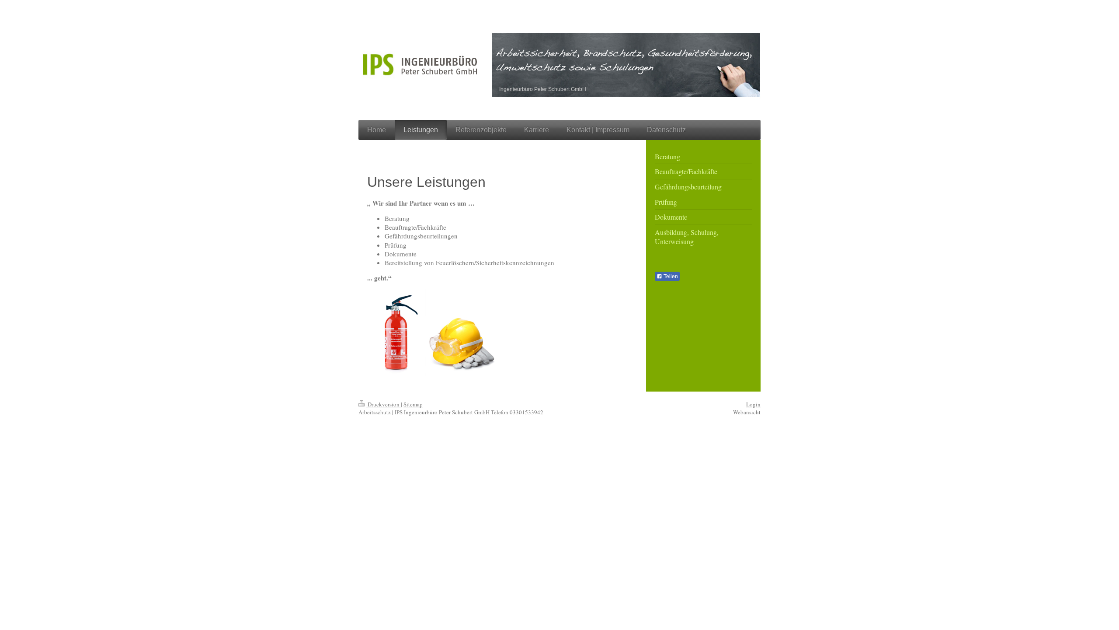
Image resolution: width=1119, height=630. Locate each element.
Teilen (670, 276)
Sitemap (413, 404)
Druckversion (383, 404)
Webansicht (747, 412)
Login (753, 404)
